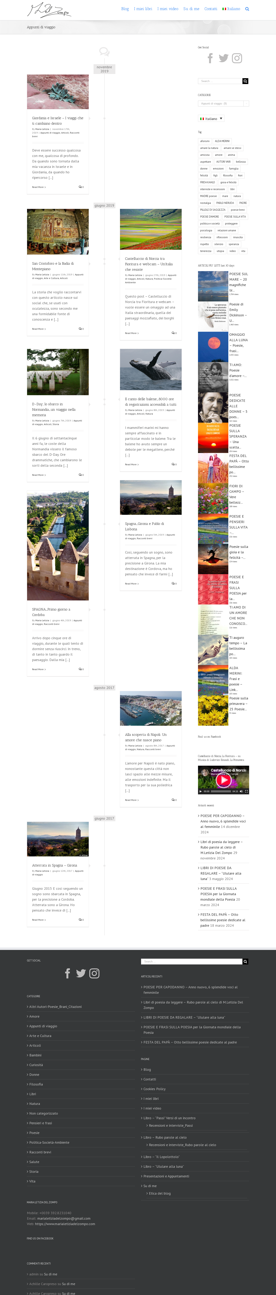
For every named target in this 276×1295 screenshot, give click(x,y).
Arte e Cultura (51, 278)
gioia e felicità (228, 182)
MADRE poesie (208, 196)
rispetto (204, 244)
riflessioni (222, 237)
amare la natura (209, 148)
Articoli (65, 132)
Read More (38, 186)
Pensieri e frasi (40, 1123)
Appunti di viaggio (50, 132)
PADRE (243, 203)
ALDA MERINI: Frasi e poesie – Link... (235, 678)
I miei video (152, 1108)
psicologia (206, 230)
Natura (149, 278)
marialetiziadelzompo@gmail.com (64, 1218)
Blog (147, 1069)
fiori (240, 175)
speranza (234, 244)
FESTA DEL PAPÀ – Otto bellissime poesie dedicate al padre (222, 920)
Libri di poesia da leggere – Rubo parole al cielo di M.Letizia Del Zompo (221, 847)
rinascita (238, 237)
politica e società (210, 223)
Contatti (149, 1079)
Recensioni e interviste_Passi (171, 1125)
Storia (56, 424)
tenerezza (205, 251)
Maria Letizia (42, 129)
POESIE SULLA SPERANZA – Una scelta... (238, 436)
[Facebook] (210, 58)
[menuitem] (127, 8)
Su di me (150, 1185)
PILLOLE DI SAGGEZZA (212, 210)
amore (218, 155)
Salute (34, 1161)
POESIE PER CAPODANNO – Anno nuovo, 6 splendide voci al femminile (223, 821)
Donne (34, 1074)
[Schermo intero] (246, 791)
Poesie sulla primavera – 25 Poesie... (238, 703)
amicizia (205, 155)
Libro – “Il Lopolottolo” (161, 1156)
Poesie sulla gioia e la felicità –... (238, 552)
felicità (204, 175)
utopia (220, 251)
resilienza (205, 237)
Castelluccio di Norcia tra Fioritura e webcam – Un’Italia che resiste (149, 264)
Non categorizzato (43, 1113)
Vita (32, 1181)
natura (237, 196)
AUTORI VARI (223, 161)
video (233, 251)
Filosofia (36, 1084)
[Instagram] (237, 58)
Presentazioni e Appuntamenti (166, 1176)
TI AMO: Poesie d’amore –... (238, 370)
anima (231, 155)
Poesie (34, 1132)
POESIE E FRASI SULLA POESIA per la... (238, 588)
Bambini (35, 1055)
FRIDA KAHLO (207, 182)
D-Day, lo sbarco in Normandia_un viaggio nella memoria (54, 409)
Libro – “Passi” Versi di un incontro (169, 1118)
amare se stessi (232, 148)
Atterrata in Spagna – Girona (54, 865)
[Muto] (241, 791)
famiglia (233, 168)
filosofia (228, 175)
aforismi (205, 141)
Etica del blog (160, 1193)
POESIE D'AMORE (209, 216)
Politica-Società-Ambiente (49, 1142)
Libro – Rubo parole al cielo (165, 1137)
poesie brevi (238, 210)
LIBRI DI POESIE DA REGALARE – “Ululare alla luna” (220, 873)
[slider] (221, 791)
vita (243, 251)
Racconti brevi (144, 538)
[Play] (200, 791)
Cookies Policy (154, 1089)
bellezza (241, 161)
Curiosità (36, 1064)
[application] (223, 780)
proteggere (231, 223)
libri (232, 189)
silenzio (218, 244)
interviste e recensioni (212, 189)
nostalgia (205, 203)
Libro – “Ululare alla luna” (163, 1166)
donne (204, 168)
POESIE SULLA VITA (235, 216)
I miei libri (151, 1098)
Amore (34, 1016)
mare (225, 196)
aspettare (205, 161)
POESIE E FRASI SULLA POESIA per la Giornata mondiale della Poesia (218, 894)
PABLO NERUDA (225, 203)
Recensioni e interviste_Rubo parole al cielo (182, 1144)
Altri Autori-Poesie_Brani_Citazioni (55, 1006)
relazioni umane (227, 230)
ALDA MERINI (222, 141)
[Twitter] (224, 58)
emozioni (218, 168)
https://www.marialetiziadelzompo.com (65, 1223)
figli (215, 175)
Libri (32, 1094)
